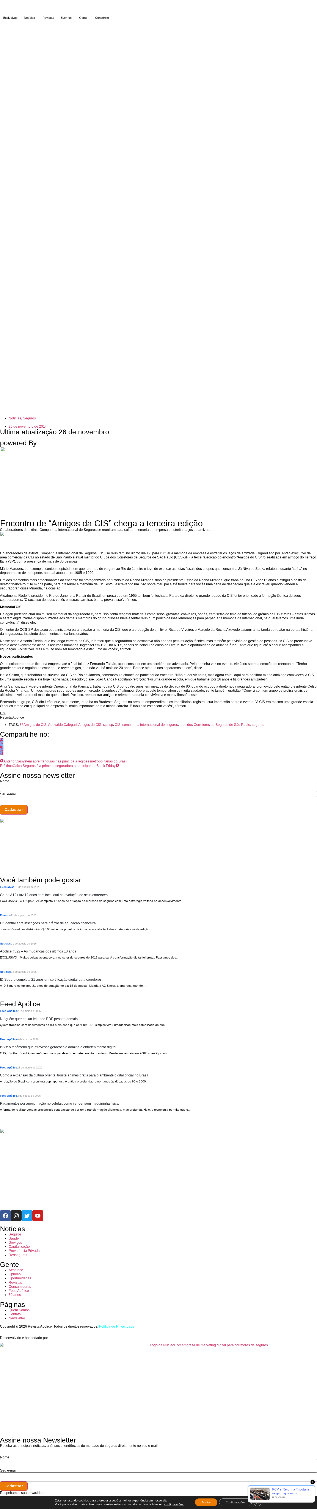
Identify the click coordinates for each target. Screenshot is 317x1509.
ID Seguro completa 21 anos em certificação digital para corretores (51, 979)
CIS (118, 725)
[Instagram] (16, 1215)
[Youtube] (37, 1215)
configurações (174, 1504)
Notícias (29, 17)
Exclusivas (10, 17)
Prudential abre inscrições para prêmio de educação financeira (48, 923)
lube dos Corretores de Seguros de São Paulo (215, 725)
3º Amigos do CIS (33, 725)
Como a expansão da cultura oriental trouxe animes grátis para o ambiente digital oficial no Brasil (74, 1075)
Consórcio (102, 17)
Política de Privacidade (116, 1326)
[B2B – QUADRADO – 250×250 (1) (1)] (27, 822)
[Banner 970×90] (104, 535)
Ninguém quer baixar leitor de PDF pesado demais (39, 1019)
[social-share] (1, 739)
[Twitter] (27, 1215)
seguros (258, 725)
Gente (83, 17)
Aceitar (206, 1502)
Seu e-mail (8, 794)
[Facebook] (5, 1215)
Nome (4, 781)
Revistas (48, 17)
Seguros (29, 418)
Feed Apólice (8, 1011)
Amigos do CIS (89, 725)
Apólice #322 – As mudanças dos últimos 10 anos (38, 951)
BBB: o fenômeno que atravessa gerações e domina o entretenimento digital (58, 1047)
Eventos (66, 17)
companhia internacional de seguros (150, 725)
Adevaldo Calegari (62, 725)
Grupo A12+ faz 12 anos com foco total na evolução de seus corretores (54, 895)
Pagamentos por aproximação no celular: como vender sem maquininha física (59, 1103)
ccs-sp (108, 725)
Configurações (235, 1502)
